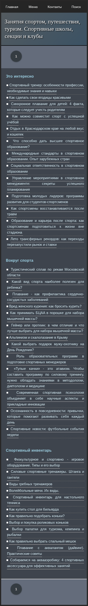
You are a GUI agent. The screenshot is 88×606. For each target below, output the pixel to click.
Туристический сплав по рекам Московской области (45, 272)
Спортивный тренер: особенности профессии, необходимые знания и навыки (45, 88)
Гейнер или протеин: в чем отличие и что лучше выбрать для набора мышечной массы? (45, 328)
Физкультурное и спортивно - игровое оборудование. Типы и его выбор (45, 462)
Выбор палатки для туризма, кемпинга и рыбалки (45, 532)
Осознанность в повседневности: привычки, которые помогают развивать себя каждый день (45, 416)
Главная (12, 7)
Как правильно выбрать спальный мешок (42, 541)
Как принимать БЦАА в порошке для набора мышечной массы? (45, 316)
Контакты (55, 7)
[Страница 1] (18, 56)
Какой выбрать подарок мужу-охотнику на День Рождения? (45, 347)
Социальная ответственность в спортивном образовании (45, 168)
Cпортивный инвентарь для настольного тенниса (45, 500)
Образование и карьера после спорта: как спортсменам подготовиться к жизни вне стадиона (45, 226)
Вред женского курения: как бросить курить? (45, 306)
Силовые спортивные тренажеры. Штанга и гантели (45, 474)
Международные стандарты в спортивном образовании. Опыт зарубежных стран (45, 156)
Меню (33, 7)
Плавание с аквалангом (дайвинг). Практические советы (45, 551)
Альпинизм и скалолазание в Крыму (38, 337)
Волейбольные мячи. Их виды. (34, 490)
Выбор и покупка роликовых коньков (39, 522)
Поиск (76, 7)
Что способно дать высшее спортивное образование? (45, 144)
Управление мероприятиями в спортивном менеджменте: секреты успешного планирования (45, 184)
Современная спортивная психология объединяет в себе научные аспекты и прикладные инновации (45, 398)
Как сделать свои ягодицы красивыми (40, 97)
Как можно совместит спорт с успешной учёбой (45, 119)
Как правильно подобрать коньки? (37, 516)
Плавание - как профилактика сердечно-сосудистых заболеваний (45, 297)
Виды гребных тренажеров (30, 484)
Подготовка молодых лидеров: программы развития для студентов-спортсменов (45, 199)
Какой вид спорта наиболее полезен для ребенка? (45, 284)
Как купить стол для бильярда (34, 509)
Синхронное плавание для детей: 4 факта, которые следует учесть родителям (45, 107)
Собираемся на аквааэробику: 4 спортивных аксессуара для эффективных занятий (45, 563)
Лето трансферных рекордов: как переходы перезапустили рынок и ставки (45, 242)
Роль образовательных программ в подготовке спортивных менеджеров (45, 359)
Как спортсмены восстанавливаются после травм (45, 211)
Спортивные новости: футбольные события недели (45, 432)
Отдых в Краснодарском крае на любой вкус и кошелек (45, 131)
